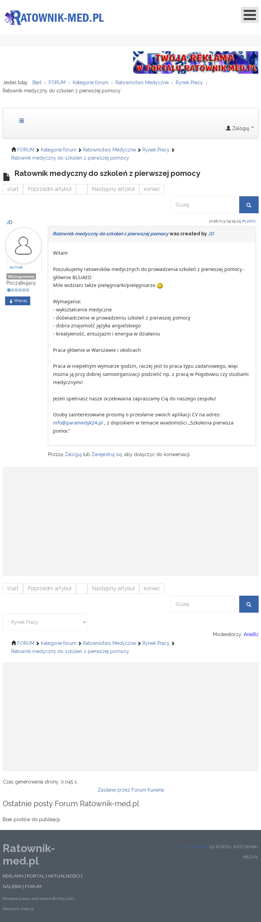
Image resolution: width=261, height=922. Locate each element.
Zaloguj (73, 454)
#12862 (249, 221)
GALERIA (12, 886)
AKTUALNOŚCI (64, 876)
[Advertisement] (130, 517)
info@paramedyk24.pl (78, 422)
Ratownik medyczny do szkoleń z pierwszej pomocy (111, 233)
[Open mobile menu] (250, 15)
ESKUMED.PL (195, 846)
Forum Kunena (148, 790)
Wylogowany (21, 276)
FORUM (33, 886)
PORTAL (36, 876)
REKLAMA (13, 876)
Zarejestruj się (106, 454)
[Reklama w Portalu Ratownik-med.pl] (196, 62)
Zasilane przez (114, 790)
